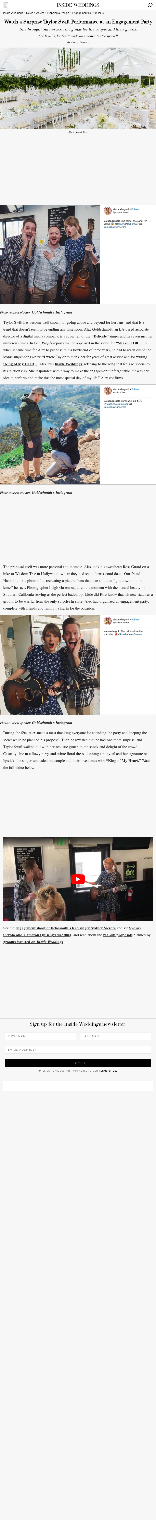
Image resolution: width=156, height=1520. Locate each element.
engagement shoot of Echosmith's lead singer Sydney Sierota (66, 928)
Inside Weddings (68, 364)
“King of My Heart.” (123, 760)
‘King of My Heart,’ (20, 364)
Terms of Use (108, 1070)
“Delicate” (100, 336)
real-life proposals (117, 934)
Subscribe (77, 1063)
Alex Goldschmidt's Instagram (48, 312)
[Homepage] (78, 5)
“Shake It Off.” (128, 343)
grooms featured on (20, 941)
